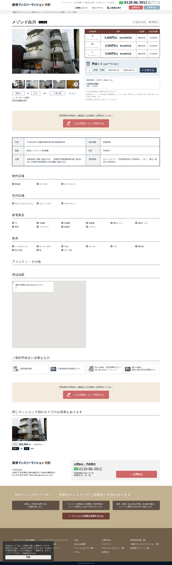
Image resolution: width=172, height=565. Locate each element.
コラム (77, 552)
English (112, 2)
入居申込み (152, 7)
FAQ (76, 540)
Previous (15, 84)
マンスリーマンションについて (54, 540)
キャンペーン (97, 8)
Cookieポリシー (29, 553)
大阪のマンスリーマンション (142, 544)
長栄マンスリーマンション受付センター (27, 12)
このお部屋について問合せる (88, 123)
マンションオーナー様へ (84, 548)
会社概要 (78, 2)
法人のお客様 (79, 544)
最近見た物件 (90, 2)
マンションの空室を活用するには (87, 516)
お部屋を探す (115, 8)
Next (76, 84)
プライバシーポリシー (111, 548)
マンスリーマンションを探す (54, 12)
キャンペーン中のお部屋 (24, 540)
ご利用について (80, 8)
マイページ (68, 2)
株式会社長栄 (136, 540)
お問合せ (136, 7)
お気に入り (102, 2)
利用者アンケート (138, 548)
